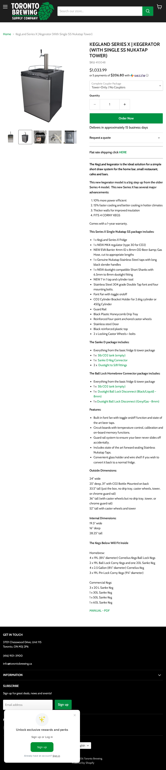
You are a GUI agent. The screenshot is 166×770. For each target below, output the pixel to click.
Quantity (94, 95)
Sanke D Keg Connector (113, 360)
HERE (123, 152)
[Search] (147, 11)
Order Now (126, 118)
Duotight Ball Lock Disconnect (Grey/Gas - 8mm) (128, 401)
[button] (10, 137)
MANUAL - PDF (99, 610)
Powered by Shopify (83, 762)
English (81, 745)
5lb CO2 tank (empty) (112, 355)
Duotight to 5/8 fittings (112, 365)
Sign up (63, 704)
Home (7, 34)
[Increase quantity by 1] (125, 104)
